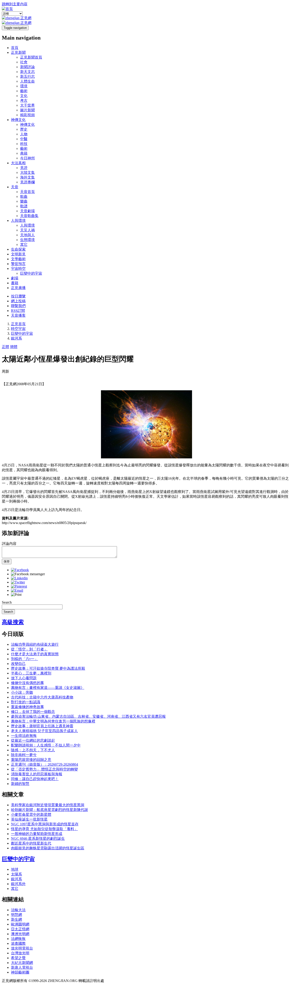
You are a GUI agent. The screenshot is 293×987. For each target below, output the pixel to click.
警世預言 (18, 264)
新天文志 (27, 72)
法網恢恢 (18, 939)
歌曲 (23, 196)
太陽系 (16, 874)
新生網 (16, 919)
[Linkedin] (19, 578)
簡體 (13, 347)
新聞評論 (27, 67)
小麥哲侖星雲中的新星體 (31, 814)
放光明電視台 (22, 948)
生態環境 (27, 240)
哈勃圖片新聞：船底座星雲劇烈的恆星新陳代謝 (49, 810)
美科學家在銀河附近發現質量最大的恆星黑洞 (47, 805)
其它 (23, 244)
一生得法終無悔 (24, 736)
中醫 (23, 139)
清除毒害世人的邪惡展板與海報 (36, 774)
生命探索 (18, 249)
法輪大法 (18, 910)
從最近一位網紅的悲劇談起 (33, 740)
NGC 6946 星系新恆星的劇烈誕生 (38, 838)
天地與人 (27, 235)
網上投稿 (18, 301)
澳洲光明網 (20, 934)
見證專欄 (27, 182)
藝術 (23, 91)
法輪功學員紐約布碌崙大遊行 (35, 644)
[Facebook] (20, 570)
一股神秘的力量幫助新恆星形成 (36, 834)
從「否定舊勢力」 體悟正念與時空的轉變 (44, 769)
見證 (23, 168)
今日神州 (27, 158)
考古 (23, 100)
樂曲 (23, 201)
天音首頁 (27, 192)
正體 (5, 347)
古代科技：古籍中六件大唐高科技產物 (42, 697)
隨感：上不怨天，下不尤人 (33, 750)
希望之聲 (18, 958)
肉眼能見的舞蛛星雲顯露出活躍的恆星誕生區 (47, 848)
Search (7, 602)
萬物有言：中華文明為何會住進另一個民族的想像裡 (53, 721)
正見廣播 (18, 288)
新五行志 (27, 76)
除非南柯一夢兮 (24, 755)
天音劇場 (27, 211)
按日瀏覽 (18, 296)
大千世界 (27, 105)
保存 (7, 561)
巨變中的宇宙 (31, 273)
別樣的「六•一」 (24, 659)
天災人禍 (27, 230)
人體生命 (27, 81)
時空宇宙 (18, 329)
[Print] (16, 594)
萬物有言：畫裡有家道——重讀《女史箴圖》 (47, 688)
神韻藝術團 (20, 972)
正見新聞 (18, 52)
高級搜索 (13, 622)
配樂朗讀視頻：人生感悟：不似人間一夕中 (46, 745)
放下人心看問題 (24, 678)
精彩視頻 (27, 115)
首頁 (14, 48)
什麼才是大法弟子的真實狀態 (35, 654)
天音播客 (18, 315)
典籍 (23, 153)
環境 (23, 86)
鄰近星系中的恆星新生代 (31, 843)
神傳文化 (18, 120)
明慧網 (16, 915)
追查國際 (18, 943)
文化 (23, 96)
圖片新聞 (27, 110)
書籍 (14, 283)
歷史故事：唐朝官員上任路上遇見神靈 (42, 726)
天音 (14, 187)
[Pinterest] (19, 586)
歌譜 (23, 206)
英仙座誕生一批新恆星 (29, 819)
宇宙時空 (18, 268)
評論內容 (9, 544)
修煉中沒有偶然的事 (27, 683)
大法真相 (18, 163)
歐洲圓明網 (20, 924)
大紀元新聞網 (22, 963)
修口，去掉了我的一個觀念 (33, 712)
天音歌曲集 (29, 216)
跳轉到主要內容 (14, 4)
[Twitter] (18, 582)
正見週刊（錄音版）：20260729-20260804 (44, 764)
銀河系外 (18, 884)
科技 (23, 144)
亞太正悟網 (20, 929)
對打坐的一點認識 (25, 702)
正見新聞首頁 (31, 57)
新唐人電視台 (22, 967)
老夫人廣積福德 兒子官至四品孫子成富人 (44, 731)
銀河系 (16, 338)
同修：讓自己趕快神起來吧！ (35, 779)
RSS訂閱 (18, 311)
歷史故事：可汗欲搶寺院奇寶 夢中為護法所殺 (48, 668)
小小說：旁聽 (22, 692)
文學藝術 (18, 259)
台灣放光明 (20, 953)
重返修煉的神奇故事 (27, 707)
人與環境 (18, 220)
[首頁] (7, 9)
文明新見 (18, 254)
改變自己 (18, 664)
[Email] (17, 590)
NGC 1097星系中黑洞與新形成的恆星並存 (45, 824)
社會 (23, 62)
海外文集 (27, 177)
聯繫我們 (18, 306)
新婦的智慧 (20, 784)
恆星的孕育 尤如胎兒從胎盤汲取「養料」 (44, 829)
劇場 (14, 278)
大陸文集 (27, 172)
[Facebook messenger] (28, 574)
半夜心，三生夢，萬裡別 (31, 673)
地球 (14, 869)
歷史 (23, 129)
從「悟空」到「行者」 (29, 649)
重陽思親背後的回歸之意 (31, 760)
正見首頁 (18, 324)
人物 (23, 134)
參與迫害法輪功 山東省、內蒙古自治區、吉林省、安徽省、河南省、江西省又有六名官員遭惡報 (88, 716)
